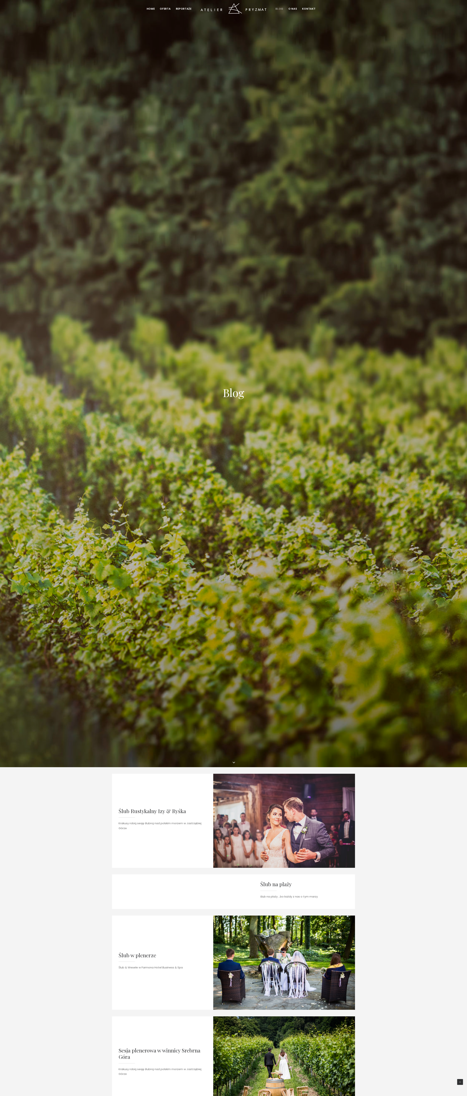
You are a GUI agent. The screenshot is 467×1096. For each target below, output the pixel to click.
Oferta (165, 9)
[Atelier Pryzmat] (233, 8)
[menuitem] (150, 8)
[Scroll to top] (460, 1082)
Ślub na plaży (276, 884)
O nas (292, 9)
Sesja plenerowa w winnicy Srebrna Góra (159, 1053)
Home (151, 9)
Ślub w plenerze (137, 955)
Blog (279, 9)
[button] (284, 821)
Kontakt (308, 9)
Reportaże (184, 9)
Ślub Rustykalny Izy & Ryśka (152, 810)
